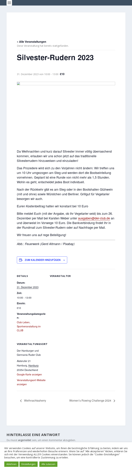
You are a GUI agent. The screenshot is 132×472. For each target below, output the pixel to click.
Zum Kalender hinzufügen (42, 260)
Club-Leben (23, 322)
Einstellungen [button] (28, 464)
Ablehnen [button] (11, 464)
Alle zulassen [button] (48, 464)
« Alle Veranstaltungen (31, 42)
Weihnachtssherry (34, 400)
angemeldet (24, 440)
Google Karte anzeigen (29, 374)
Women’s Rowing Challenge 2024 (90, 400)
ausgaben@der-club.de (94, 218)
